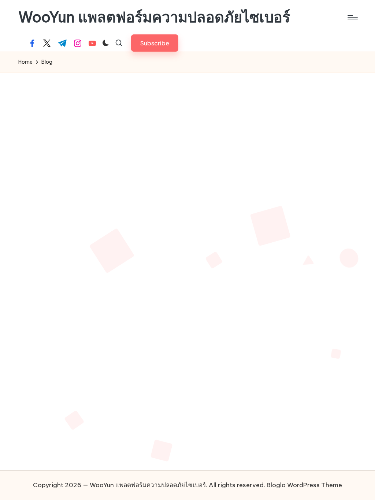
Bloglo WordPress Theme (304, 485)
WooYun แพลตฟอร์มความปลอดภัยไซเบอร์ (154, 17)
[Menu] (352, 17)
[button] (154, 43)
